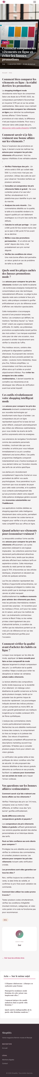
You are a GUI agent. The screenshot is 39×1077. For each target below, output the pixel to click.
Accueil (4, 73)
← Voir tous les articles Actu (13, 958)
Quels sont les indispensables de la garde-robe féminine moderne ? (18, 1011)
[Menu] (34, 2)
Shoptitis (7, 1032)
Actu (6, 42)
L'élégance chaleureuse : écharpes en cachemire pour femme (19, 984)
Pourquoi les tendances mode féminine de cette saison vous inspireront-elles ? (16, 993)
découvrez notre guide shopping (15, 128)
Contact (5, 1063)
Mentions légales (8, 1060)
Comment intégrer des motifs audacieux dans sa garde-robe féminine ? (16, 1002)
